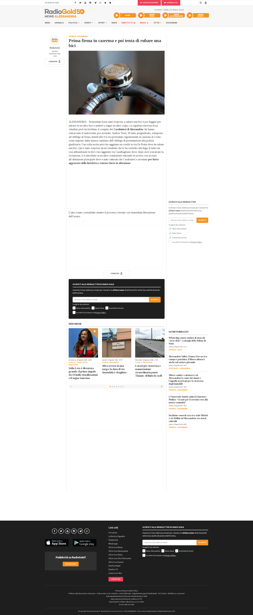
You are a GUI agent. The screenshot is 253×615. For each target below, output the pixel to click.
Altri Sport (174, 368)
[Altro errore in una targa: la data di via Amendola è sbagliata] (116, 343)
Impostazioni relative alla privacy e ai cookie (126, 602)
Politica (73, 22)
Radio (143, 22)
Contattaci (115, 579)
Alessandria (82, 36)
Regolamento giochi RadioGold (144, 593)
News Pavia (99, 308)
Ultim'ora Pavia (115, 554)
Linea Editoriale (125, 593)
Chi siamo (112, 532)
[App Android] (105, 2)
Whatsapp (113, 543)
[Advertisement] (117, 188)
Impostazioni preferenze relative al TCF (126, 599)
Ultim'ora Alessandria (118, 551)
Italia (179, 350)
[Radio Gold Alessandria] (64, 12)
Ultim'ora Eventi (115, 562)
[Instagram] (90, 2)
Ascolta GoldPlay (150, 3)
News (47, 22)
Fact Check (162, 593)
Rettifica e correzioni (176, 593)
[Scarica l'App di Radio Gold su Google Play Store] (85, 542)
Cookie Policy (132, 590)
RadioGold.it (96, 611)
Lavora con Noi (115, 573)
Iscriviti (155, 299)
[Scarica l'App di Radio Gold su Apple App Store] (57, 542)
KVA (173, 611)
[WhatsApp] (100, 2)
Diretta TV (127, 22)
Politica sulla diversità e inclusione (82, 593)
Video (114, 22)
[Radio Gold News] (125, 15)
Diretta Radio (114, 565)
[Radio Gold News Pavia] (149, 15)
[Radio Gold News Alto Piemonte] (173, 15)
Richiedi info (70, 564)
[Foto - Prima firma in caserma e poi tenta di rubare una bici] (117, 83)
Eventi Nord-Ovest (116, 308)
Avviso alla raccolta (126, 604)
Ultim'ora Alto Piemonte (119, 558)
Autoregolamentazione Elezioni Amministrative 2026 (126, 596)
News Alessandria (83, 308)
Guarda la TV (172, 3)
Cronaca (59, 22)
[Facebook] (75, 2)
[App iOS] (110, 2)
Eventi (88, 22)
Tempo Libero (81, 362)
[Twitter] (80, 2)
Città (157, 22)
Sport (101, 22)
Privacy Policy (100, 312)
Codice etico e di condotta (107, 593)
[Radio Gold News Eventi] (198, 15)
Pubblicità (113, 540)
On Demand (171, 22)
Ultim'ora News (115, 547)
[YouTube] (85, 2)
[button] (55, 61)
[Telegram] (95, 2)
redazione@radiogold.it (150, 611)
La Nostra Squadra (116, 536)
